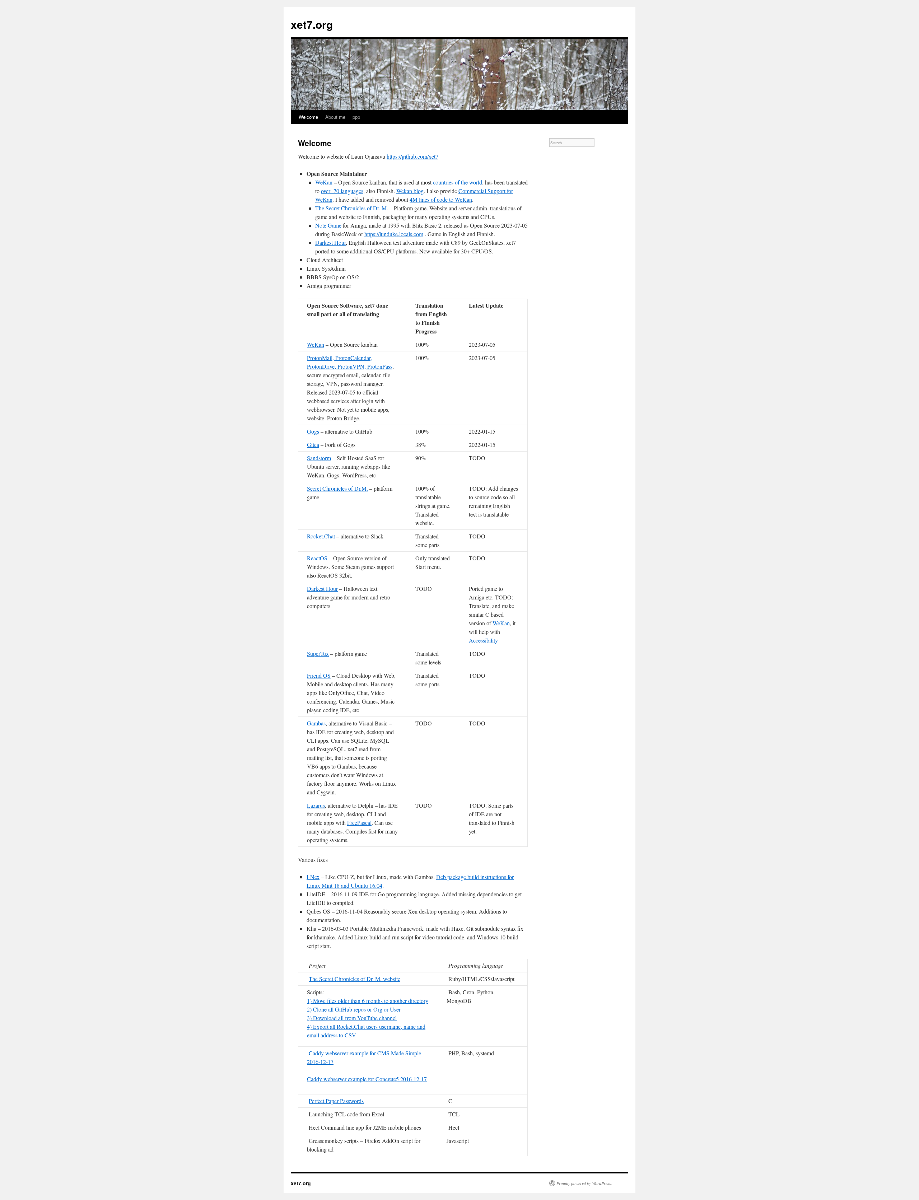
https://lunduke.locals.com (393, 234)
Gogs (313, 431)
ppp (356, 116)
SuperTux (318, 653)
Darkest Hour (330, 242)
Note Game (328, 225)
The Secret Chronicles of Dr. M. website (354, 978)
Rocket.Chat (321, 536)
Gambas (316, 723)
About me (335, 116)
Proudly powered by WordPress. (584, 1183)
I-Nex (313, 877)
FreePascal (359, 822)
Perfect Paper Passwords (336, 1101)
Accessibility (483, 640)
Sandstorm (319, 458)
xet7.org (312, 24)
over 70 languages (342, 191)
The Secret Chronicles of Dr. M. (351, 208)
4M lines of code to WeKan (441, 199)
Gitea (313, 444)
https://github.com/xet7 (412, 156)
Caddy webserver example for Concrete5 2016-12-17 (367, 1079)
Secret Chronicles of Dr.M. (337, 488)
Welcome (308, 116)
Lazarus (316, 805)
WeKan (323, 182)
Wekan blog (410, 191)
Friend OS (319, 675)
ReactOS (317, 558)
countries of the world (457, 182)
